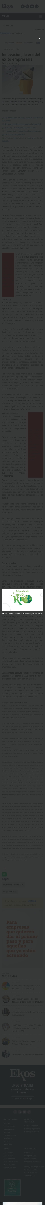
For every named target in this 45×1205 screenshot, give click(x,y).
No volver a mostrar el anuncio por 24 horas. (24, 613)
